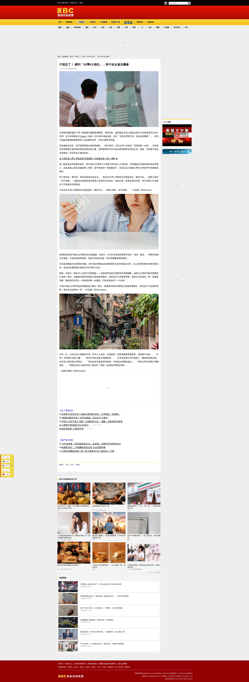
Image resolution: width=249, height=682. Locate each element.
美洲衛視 (110, 667)
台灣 (67, 464)
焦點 (68, 27)
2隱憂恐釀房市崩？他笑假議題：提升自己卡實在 (84, 418)
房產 (118, 27)
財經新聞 (69, 22)
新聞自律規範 (92, 664)
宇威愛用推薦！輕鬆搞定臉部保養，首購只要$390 (144, 566)
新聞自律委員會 (80, 664)
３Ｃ (142, 27)
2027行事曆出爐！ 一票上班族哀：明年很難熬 (144, 537)
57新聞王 (92, 22)
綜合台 (76, 667)
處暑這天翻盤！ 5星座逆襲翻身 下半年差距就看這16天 (108, 537)
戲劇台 (82, 667)
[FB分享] (6, 458)
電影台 (94, 667)
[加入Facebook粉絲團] (6, 471)
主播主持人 (69, 664)
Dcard (83, 136)
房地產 (77, 464)
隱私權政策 (190, 673)
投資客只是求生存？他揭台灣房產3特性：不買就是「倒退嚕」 (91, 414)
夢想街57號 (115, 22)
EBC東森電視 (62, 3)
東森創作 (127, 667)
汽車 (126, 27)
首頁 (60, 22)
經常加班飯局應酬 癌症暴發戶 (68, 565)
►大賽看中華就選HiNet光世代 (74, 425)
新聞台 (70, 667)
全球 (102, 27)
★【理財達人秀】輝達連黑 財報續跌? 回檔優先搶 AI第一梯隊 (87, 158)
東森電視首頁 (62, 667)
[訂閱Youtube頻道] (6, 475)
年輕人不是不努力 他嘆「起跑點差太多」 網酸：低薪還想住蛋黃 (92, 421)
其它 (186, 27)
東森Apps (74, 3)
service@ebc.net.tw (187, 676)
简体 (81, 3)
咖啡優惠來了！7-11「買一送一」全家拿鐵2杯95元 (144, 507)
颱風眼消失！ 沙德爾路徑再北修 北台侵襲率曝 (83, 447)
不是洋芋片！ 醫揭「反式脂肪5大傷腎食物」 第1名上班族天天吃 (73, 507)
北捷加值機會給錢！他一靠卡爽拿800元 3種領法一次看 (87, 451)
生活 (150, 27)
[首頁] (65, 12)
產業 (87, 27)
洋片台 (99, 667)
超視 (104, 667)
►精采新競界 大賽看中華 (71, 429)
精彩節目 (140, 22)
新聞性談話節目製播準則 (107, 664)
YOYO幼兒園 (119, 667)
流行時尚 (177, 27)
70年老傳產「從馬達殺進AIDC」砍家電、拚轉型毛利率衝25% (91, 444)
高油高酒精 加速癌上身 (100, 506)
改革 (72, 464)
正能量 (166, 27)
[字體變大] (6, 462)
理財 (134, 27)
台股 (110, 27)
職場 (158, 27)
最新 (60, 27)
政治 (94, 27)
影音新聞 (77, 27)
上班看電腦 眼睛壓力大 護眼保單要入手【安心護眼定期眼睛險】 (73, 537)
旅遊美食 (150, 22)
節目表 (60, 664)
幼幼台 (88, 667)
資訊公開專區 (122, 664)
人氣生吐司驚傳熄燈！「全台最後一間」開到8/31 (108, 566)
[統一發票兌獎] (177, 153)
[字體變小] (6, 466)
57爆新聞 (103, 22)
